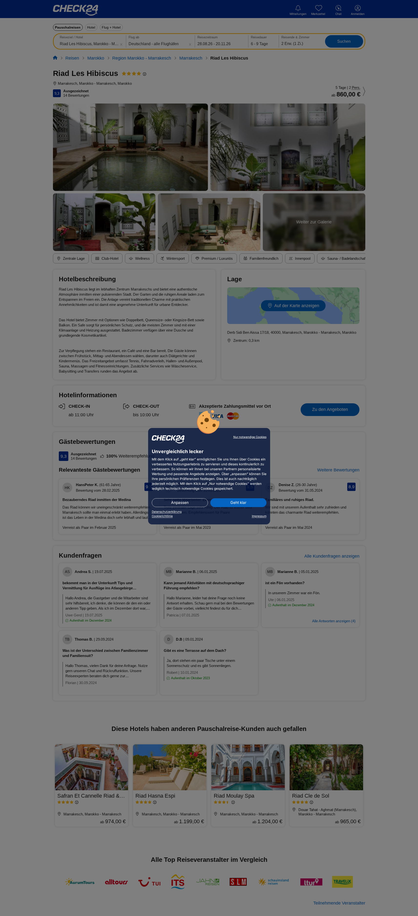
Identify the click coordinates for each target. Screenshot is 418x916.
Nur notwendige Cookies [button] (249, 437)
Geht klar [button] (238, 502)
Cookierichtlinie (162, 516)
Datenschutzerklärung (167, 511)
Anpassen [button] (180, 502)
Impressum (259, 516)
